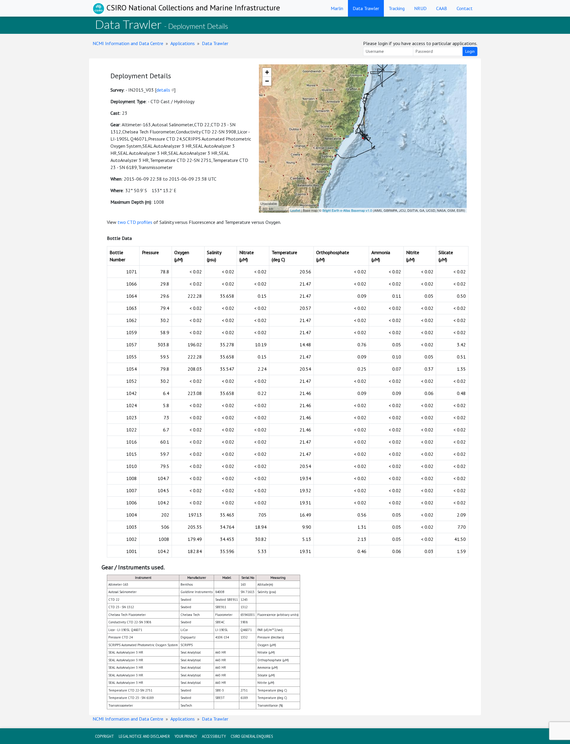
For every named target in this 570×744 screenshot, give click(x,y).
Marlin (337, 8)
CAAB (441, 8)
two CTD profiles (135, 222)
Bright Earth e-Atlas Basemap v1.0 (347, 210)
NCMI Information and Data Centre (128, 43)
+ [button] (267, 72)
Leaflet (295, 210)
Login (470, 51)
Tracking (397, 8)
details (163, 90)
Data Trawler (366, 8)
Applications (182, 43)
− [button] (267, 81)
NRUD (420, 8)
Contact (465, 8)
